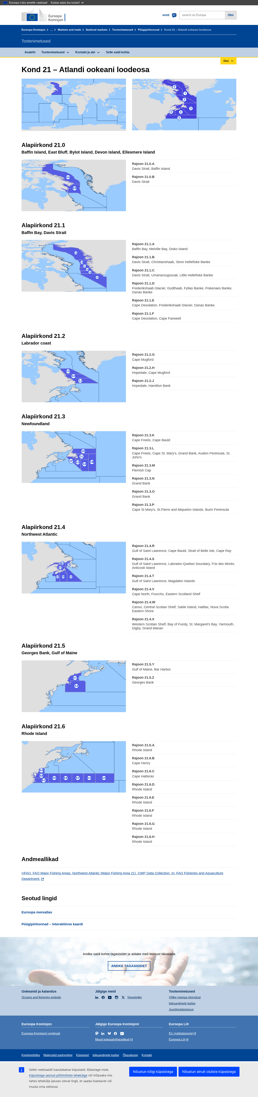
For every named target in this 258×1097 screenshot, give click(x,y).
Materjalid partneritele (58, 1055)
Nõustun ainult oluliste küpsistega (209, 1072)
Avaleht (30, 52)
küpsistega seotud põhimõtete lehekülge (58, 1075)
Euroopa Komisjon (34, 29)
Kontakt (147, 1055)
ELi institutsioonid (181, 1033)
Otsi (230, 15)
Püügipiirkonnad (148, 29)
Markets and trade (69, 29)
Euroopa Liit (177, 1039)
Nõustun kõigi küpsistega (153, 1072)
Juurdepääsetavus (181, 1009)
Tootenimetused (122, 29)
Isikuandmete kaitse (182, 1003)
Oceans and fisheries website (41, 997)
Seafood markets (96, 29)
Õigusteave (130, 1055)
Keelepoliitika (31, 1055)
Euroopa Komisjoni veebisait (41, 1033)
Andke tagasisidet (129, 966)
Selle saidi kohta (117, 52)
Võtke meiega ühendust (185, 997)
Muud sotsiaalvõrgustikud (112, 1039)
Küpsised (82, 1055)
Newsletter (134, 997)
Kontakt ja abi (85, 52)
